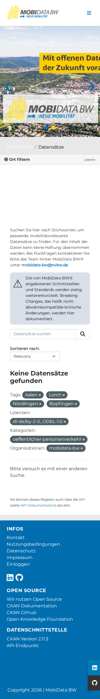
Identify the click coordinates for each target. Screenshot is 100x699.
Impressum (19, 557)
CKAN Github (21, 612)
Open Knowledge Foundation (40, 619)
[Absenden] (83, 334)
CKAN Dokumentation (32, 605)
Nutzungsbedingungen (33, 544)
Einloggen (18, 564)
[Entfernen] (40, 395)
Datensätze (51, 147)
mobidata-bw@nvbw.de (45, 264)
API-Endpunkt (23, 645)
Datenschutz (21, 550)
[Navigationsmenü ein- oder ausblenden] (89, 13)
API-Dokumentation (38, 505)
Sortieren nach (24, 348)
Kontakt (16, 537)
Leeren (90, 159)
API (82, 499)
